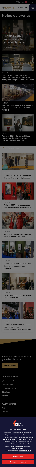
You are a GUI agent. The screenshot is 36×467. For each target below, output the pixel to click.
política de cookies (25, 450)
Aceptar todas (18, 456)
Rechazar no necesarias (18, 462)
